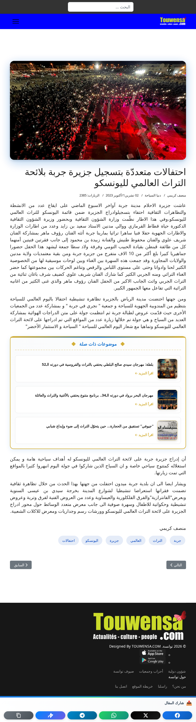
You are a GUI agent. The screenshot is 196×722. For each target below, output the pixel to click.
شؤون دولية (177, 671)
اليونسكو (91, 540)
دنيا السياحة (153, 195)
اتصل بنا (121, 686)
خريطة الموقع (142, 686)
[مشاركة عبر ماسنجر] (50, 715)
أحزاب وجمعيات (151, 671)
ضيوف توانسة (123, 671)
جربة (177, 540)
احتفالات (68, 540)
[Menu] (16, 21)
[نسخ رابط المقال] (18, 715)
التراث (157, 540)
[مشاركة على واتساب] (114, 715)
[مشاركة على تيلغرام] (82, 715)
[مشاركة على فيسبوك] (177, 715)
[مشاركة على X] (145, 715)
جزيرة (114, 540)
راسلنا (162, 686)
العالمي (135, 540)
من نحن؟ (179, 686)
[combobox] (100, 7)
